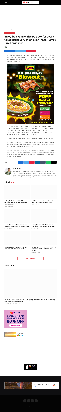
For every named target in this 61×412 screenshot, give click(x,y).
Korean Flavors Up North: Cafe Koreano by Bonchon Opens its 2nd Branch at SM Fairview (43, 248)
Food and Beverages (10, 32)
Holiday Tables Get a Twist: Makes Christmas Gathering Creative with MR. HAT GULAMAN (15, 202)
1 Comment (28, 46)
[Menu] (6, 2)
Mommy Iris (11, 46)
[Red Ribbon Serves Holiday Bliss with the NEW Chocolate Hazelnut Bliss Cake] (44, 192)
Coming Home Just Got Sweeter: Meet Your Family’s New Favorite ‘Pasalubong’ (43, 225)
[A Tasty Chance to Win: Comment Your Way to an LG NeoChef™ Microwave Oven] (17, 216)
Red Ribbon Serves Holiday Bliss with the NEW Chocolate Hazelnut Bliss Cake (43, 201)
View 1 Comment (30, 258)
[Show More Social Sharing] (38, 51)
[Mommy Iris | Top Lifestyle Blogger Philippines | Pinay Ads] (30, 2)
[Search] (55, 2)
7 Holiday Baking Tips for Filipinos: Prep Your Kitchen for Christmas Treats (15, 247)
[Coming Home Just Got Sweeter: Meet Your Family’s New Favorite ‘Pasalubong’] (44, 216)
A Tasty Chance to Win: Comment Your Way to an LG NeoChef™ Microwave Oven (16, 225)
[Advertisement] (30, 16)
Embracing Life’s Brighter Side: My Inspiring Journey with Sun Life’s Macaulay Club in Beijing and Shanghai (29, 300)
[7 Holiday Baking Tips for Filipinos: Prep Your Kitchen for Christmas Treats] (17, 238)
